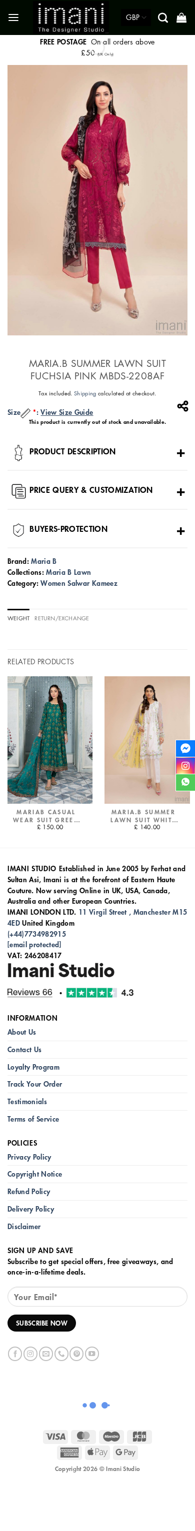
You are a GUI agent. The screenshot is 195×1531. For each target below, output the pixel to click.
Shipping (85, 393)
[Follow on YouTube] (92, 1354)
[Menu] (14, 17)
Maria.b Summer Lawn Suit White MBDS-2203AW (143, 815)
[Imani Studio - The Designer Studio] (71, 17)
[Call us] (61, 1354)
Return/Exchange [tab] (61, 618)
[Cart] (182, 17)
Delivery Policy (31, 1209)
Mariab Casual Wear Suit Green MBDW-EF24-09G (46, 815)
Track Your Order (35, 1084)
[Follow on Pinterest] (77, 1354)
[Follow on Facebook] (15, 1354)
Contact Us (25, 1049)
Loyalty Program (34, 1067)
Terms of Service (33, 1119)
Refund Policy (29, 1191)
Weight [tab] (19, 618)
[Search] (164, 17)
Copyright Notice (35, 1174)
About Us (22, 1032)
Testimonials (27, 1101)
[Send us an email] (46, 1354)
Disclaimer (24, 1226)
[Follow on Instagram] (31, 1354)
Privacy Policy (30, 1157)
